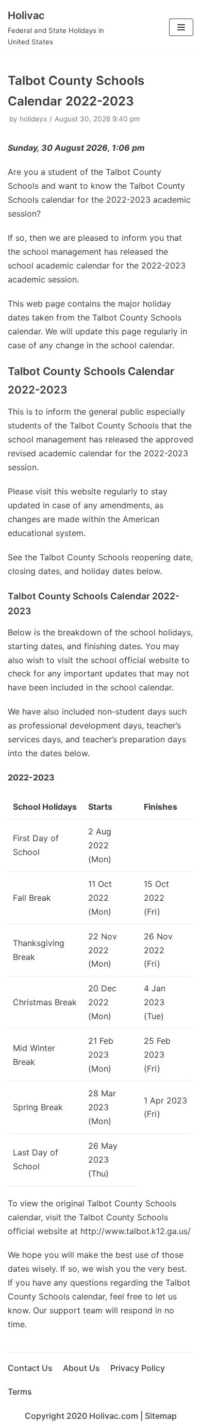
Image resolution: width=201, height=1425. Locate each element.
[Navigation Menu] (181, 27)
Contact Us (30, 1368)
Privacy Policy (137, 1368)
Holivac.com (113, 1416)
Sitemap (161, 1416)
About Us (81, 1368)
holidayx (33, 119)
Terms (20, 1391)
